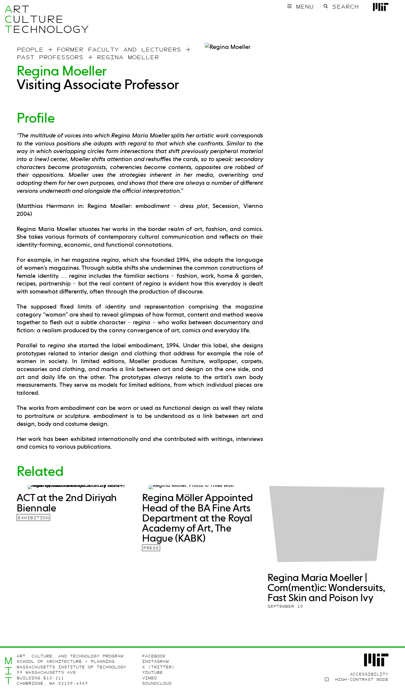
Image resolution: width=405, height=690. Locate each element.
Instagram (155, 661)
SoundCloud (157, 683)
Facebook (154, 656)
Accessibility (369, 674)
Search (345, 6)
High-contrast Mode (361, 679)
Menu (305, 6)
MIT (8, 670)
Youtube (152, 672)
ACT (8, 19)
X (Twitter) (158, 667)
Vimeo (149, 678)
